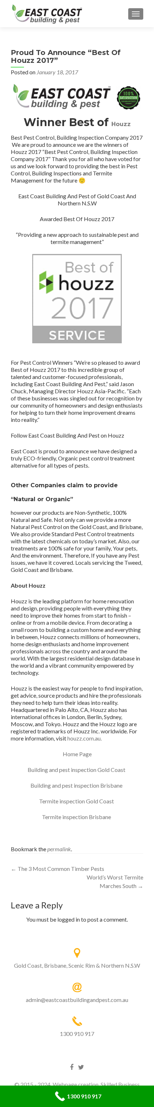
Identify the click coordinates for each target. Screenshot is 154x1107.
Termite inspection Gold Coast (77, 801)
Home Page (77, 754)
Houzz (121, 124)
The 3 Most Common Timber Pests (57, 868)
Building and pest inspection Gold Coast (77, 769)
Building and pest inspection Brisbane (77, 785)
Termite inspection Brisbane (77, 816)
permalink (59, 849)
